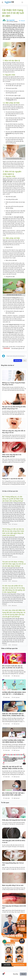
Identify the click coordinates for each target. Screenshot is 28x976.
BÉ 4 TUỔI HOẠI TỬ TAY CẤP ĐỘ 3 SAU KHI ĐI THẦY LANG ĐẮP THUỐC (13, 794)
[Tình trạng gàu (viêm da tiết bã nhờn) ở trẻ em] (14, 833)
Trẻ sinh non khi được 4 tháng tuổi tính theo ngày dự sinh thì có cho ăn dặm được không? (14, 564)
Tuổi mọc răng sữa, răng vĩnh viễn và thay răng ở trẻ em (13, 431)
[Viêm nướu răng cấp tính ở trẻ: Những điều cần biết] (14, 447)
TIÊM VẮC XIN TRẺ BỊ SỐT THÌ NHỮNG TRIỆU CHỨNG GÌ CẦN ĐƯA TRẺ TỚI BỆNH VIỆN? (12, 767)
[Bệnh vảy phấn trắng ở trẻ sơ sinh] (14, 877)
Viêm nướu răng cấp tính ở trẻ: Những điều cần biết (11, 455)
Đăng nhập (15, 974)
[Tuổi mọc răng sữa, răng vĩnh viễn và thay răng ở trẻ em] (14, 423)
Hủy (24, 360)
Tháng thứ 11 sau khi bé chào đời (12, 479)
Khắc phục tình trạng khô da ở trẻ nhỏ (14, 820)
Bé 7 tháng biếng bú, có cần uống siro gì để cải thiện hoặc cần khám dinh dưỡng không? (12, 499)
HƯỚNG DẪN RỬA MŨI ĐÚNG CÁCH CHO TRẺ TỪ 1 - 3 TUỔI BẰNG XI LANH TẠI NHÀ (14, 693)
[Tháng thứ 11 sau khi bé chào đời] (14, 471)
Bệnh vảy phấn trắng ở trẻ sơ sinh (12, 885)
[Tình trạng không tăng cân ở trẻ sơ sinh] (14, 855)
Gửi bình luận (18, 360)
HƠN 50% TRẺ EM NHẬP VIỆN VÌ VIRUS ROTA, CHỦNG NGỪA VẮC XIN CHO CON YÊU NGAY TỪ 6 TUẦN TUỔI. (13, 715)
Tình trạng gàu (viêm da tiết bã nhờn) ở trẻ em (13, 841)
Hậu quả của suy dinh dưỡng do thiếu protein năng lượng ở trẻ (14, 407)
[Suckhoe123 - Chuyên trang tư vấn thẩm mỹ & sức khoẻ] (9, 2)
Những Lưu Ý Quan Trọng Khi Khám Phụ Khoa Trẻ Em (13, 384)
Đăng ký (23, 974)
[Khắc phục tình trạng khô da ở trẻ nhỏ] (14, 812)
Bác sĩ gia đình (11, 20)
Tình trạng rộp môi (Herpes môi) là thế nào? (14, 907)
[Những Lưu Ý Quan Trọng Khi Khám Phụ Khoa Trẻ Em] (14, 375)
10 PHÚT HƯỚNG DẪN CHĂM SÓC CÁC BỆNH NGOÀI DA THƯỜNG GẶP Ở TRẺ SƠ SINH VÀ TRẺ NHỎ (13, 741)
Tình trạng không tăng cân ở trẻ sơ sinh (13, 864)
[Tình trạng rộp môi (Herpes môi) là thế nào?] (14, 898)
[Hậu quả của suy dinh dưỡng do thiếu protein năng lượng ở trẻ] (14, 399)
